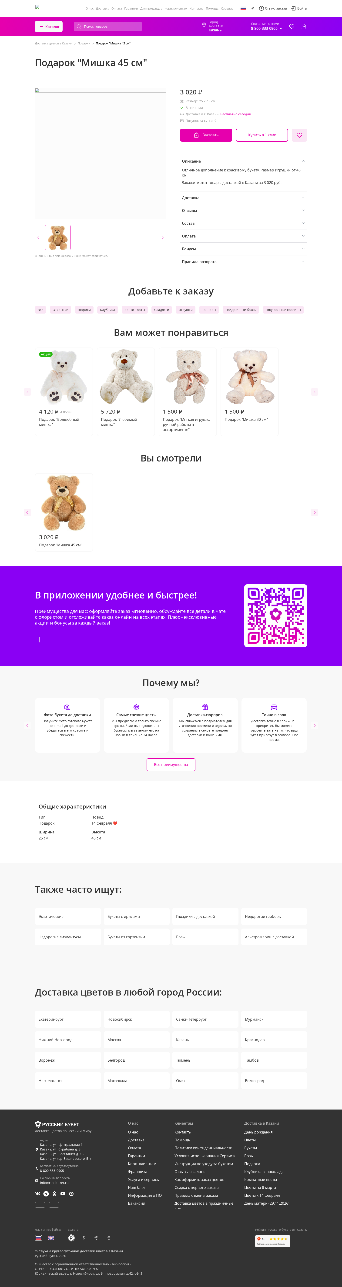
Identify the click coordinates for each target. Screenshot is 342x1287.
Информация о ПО (145, 1195)
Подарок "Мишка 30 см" (246, 415)
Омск (180, 1080)
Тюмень (183, 1060)
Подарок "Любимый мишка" (119, 417)
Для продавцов (151, 8)
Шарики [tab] (84, 310)
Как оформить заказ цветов (199, 1179)
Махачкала (117, 1080)
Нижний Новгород (55, 1039)
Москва (114, 1039)
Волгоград (254, 1080)
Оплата (116, 8)
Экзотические (51, 916)
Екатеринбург (51, 1019)
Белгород (116, 1060)
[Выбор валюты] (252, 8)
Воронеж (47, 1060)
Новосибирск (119, 1019)
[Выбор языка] (243, 8)
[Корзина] (304, 26)
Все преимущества (171, 764)
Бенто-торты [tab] (134, 310)
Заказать (210, 134)
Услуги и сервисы (144, 1179)
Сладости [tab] (161, 310)
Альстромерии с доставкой (269, 936)
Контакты (197, 8)
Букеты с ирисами (123, 916)
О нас (90, 8)
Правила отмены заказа (196, 1195)
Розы (180, 936)
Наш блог (136, 1187)
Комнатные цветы (260, 1179)
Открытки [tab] (60, 310)
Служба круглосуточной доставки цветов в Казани (81, 1251)
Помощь (212, 8)
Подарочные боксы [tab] (240, 310)
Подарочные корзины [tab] (283, 310)
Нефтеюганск (51, 1080)
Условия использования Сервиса (204, 1155)
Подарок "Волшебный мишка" (59, 389)
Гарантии (131, 8)
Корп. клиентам (175, 8)
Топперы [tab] (209, 310)
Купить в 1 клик (262, 134)
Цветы (250, 1140)
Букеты (250, 1147)
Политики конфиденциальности (203, 1147)
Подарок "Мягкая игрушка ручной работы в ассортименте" (186, 420)
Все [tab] (40, 310)
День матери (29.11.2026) (266, 1203)
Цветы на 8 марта (260, 1187)
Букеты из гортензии (126, 936)
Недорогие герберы (263, 916)
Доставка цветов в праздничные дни (203, 1206)
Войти (302, 8)
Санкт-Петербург (191, 1019)
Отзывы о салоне (189, 1171)
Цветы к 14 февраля (262, 1195)
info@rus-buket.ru (54, 1182)
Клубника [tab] (107, 310)
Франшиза (137, 1171)
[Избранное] (291, 26)
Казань (182, 1039)
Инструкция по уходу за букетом (203, 1163)
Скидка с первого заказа (196, 1187)
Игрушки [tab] (185, 310)
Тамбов (252, 1060)
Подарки (252, 1163)
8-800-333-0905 (52, 1170)
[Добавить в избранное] (299, 135)
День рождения (258, 1132)
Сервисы (227, 8)
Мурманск (254, 1019)
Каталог (52, 26)
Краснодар (255, 1039)
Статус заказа (276, 8)
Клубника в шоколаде (264, 1171)
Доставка (102, 8)
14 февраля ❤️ (104, 823)
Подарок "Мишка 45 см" (60, 540)
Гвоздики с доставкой (195, 916)
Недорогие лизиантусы (60, 936)
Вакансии (136, 1203)
